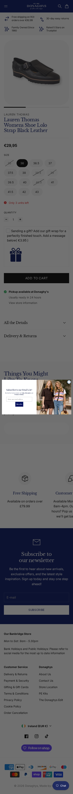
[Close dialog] (68, 381)
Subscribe (19, 404)
